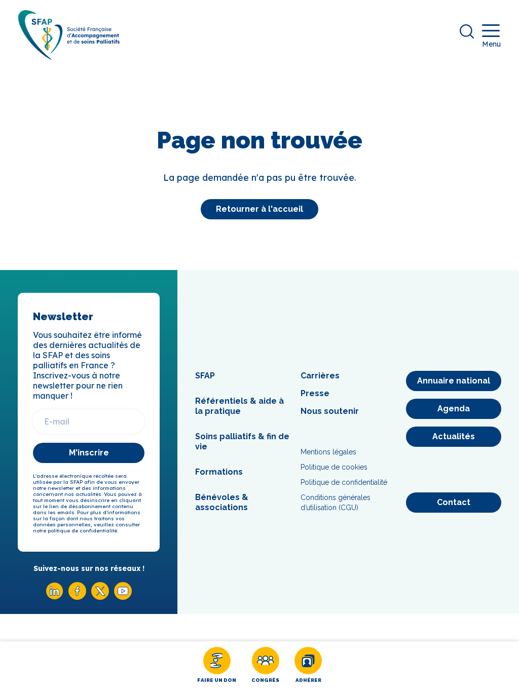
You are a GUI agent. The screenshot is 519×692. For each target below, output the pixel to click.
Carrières (320, 375)
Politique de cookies (334, 467)
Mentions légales (328, 452)
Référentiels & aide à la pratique (239, 406)
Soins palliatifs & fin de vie (242, 441)
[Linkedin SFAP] (54, 597)
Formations (219, 472)
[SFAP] (69, 56)
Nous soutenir (330, 411)
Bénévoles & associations (221, 502)
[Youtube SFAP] (123, 597)
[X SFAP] (100, 597)
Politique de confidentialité (344, 482)
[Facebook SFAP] (77, 597)
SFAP (205, 375)
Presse (315, 393)
